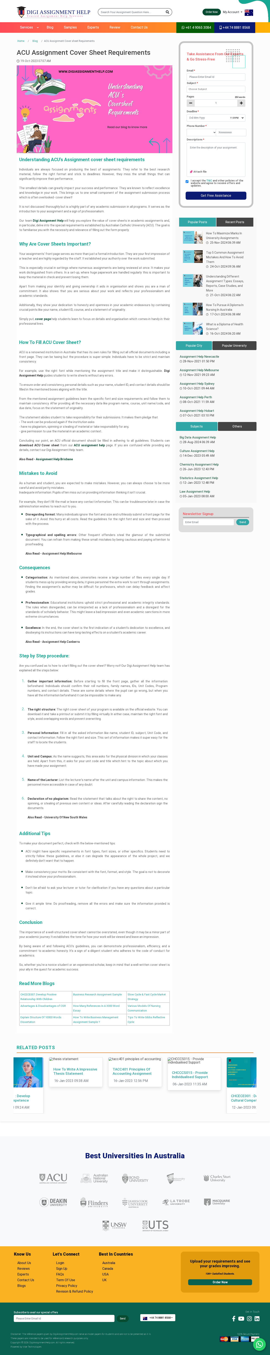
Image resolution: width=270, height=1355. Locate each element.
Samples (70, 27)
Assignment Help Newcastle (199, 357)
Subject (192, 83)
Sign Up (61, 1268)
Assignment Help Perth (196, 397)
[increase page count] (241, 103)
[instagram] (248, 1318)
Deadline (193, 111)
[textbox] (216, 77)
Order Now (220, 1282)
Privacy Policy (66, 1285)
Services (26, 27)
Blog (50, 27)
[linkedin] (255, 1318)
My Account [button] (231, 12)
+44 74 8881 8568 (236, 28)
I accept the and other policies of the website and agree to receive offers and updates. (217, 183)
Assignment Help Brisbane (54, 459)
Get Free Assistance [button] (216, 196)
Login (60, 1262)
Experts (93, 27)
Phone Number (197, 126)
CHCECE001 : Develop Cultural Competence (249, 1098)
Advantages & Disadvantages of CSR (43, 1005)
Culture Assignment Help (197, 451)
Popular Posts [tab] (197, 222)
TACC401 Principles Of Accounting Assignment (132, 1071)
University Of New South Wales (65, 817)
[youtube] (240, 1318)
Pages (216, 96)
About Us (24, 1262)
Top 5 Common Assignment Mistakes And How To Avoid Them (225, 257)
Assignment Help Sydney (197, 384)
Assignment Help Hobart (197, 411)
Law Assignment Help (195, 491)
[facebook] (232, 1318)
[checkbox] (187, 181)
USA (105, 1273)
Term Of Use (65, 1279)
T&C (209, 180)
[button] (167, 12)
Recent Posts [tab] (234, 222)
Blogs (21, 1285)
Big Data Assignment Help (198, 437)
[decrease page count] (191, 103)
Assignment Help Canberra (61, 641)
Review (114, 27)
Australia (108, 1262)
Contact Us (139, 27)
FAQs (60, 1273)
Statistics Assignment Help (199, 478)
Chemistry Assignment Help (199, 464)
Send (123, 1318)
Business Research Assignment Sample (97, 994)
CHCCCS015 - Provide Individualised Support (190, 1075)
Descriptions (195, 139)
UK (104, 1279)
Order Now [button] (212, 12)
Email (191, 70)
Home (21, 41)
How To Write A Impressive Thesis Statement (75, 1071)
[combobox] (216, 89)
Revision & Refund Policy (74, 1290)
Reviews (23, 1268)
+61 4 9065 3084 (198, 28)
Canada (107, 1268)
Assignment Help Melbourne (62, 553)
